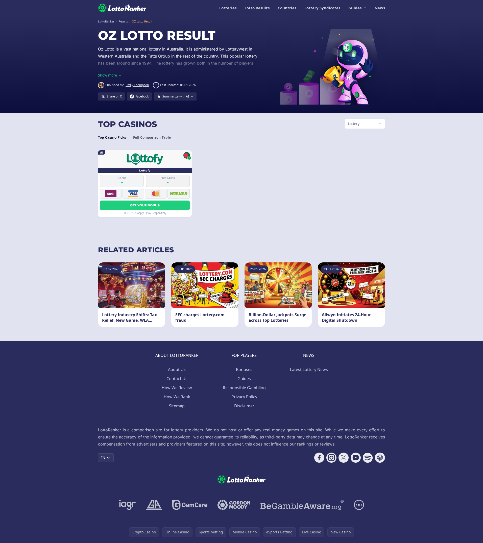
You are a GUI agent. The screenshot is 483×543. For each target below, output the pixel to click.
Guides (354, 7)
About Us (177, 369)
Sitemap (177, 406)
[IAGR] (127, 505)
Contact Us (176, 378)
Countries (287, 7)
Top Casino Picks (112, 137)
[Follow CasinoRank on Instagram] (331, 458)
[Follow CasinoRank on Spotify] (368, 458)
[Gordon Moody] (234, 505)
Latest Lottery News (309, 369)
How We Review (177, 387)
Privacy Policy (244, 397)
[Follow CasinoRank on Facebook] (319, 458)
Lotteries (227, 7)
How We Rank (177, 397)
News (380, 7)
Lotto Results (257, 7)
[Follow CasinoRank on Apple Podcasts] (380, 458)
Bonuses (244, 369)
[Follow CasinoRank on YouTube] (356, 458)
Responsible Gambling (244, 387)
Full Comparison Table (152, 137)
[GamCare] (189, 505)
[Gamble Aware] (302, 505)
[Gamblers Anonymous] (154, 505)
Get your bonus (145, 205)
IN (103, 457)
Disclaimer (244, 406)
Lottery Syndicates (322, 7)
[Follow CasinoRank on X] (344, 458)
